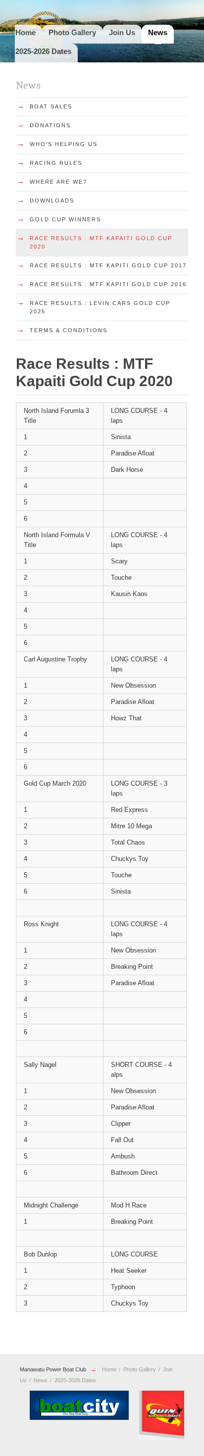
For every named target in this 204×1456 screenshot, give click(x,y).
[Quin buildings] (97, 1415)
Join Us (122, 32)
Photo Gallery (72, 32)
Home (25, 32)
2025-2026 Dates (43, 51)
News (157, 32)
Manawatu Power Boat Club (53, 1369)
